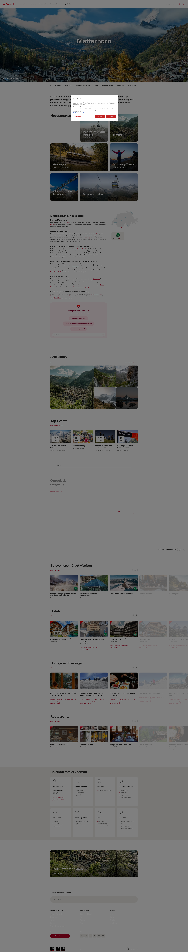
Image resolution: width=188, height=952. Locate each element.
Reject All (100, 116)
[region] (94, 108)
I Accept (111, 116)
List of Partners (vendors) (78, 112)
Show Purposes (77, 116)
